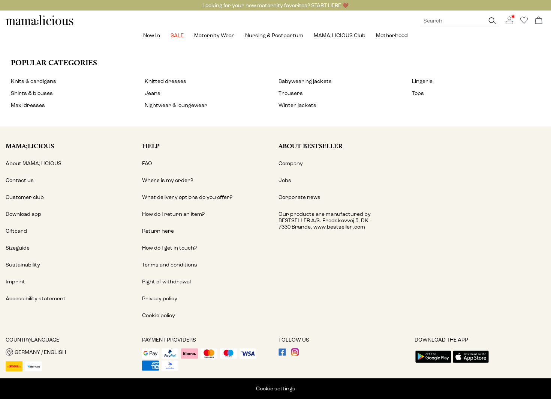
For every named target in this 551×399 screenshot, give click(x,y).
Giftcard (16, 231)
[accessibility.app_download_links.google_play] (433, 363)
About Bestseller (310, 146)
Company (290, 163)
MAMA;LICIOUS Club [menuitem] (339, 35)
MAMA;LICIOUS (30, 146)
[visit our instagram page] (295, 354)
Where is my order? (167, 180)
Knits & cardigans (33, 81)
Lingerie (422, 81)
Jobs (284, 180)
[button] (71, 352)
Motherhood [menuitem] (392, 35)
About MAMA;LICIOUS (33, 163)
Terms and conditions (169, 265)
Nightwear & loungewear (176, 105)
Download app (23, 214)
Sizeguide (18, 248)
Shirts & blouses (32, 93)
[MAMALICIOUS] (40, 24)
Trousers (290, 93)
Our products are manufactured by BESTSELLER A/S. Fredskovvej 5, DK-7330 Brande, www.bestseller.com (324, 220)
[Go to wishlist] (524, 22)
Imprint (15, 282)
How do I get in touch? (169, 248)
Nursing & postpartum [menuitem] (274, 35)
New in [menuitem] (151, 35)
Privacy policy (159, 298)
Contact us (20, 180)
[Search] (492, 21)
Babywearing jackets (305, 81)
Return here (158, 231)
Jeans (152, 93)
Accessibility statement (36, 298)
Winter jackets (297, 105)
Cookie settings (275, 388)
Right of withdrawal (166, 282)
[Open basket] (538, 21)
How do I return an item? (173, 214)
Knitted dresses (165, 81)
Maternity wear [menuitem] (214, 35)
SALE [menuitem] (177, 35)
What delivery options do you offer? (187, 197)
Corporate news (299, 197)
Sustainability (23, 265)
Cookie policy (158, 315)
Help (151, 146)
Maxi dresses (28, 105)
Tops (418, 93)
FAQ (147, 163)
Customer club (25, 197)
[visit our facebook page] (282, 354)
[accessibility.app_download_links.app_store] (471, 363)
